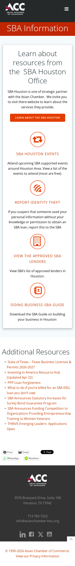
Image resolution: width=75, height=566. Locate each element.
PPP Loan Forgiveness (24, 382)
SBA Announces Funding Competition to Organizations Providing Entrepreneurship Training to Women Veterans (39, 413)
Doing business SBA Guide (37, 304)
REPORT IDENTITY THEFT (37, 202)
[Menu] (66, 9)
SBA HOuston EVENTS (37, 153)
